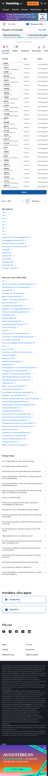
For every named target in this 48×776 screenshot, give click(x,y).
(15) (3, 216)
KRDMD (8, 89)
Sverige (5, 10)
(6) (14, 395)
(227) (7, 265)
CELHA (7, 136)
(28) (11, 296)
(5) (16, 237)
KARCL (11, 81)
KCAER (11, 106)
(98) (13, 243)
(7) (14, 300)
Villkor (4, 744)
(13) (9, 303)
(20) (6, 250)
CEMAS (6, 161)
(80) (8, 262)
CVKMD (11, 115)
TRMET (11, 98)
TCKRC (11, 110)
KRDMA (8, 94)
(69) (16, 377)
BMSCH (11, 186)
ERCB (11, 157)
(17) (14, 324)
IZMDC (6, 119)
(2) (3, 222)
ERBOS (7, 165)
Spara (24, 192)
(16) (11, 340)
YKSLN (9, 178)
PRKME (8, 169)
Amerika (15, 10)
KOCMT (9, 131)
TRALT (11, 68)
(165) (6, 259)
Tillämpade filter (35, 24)
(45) (14, 246)
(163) (7, 256)
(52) (19, 368)
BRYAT (9, 102)
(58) (16, 374)
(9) (12, 306)
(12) (3, 234)
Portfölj (5, 650)
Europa (24, 10)
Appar (4, 644)
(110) (6, 253)
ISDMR (8, 73)
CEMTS (6, 152)
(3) (3, 281)
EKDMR (9, 123)
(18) (8, 358)
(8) (3, 212)
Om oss (29, 644)
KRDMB (8, 85)
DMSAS (7, 173)
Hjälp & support (32, 655)
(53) (13, 240)
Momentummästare (12, 35)
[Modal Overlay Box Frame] (23, 760)
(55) (18, 405)
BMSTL (11, 127)
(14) (15, 312)
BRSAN (9, 77)
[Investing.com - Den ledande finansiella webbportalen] (14, 3)
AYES (6, 148)
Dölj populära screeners (23, 42)
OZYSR (11, 144)
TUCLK (11, 182)
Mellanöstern (36, 10)
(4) (3, 225)
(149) (14, 436)
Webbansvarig (8, 655)
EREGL (6, 64)
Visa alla (42, 30)
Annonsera (30, 650)
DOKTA (11, 140)
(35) (14, 371)
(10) (15, 334)
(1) (16, 287)
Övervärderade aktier (38, 35)
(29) (3, 219)
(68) (20, 398)
